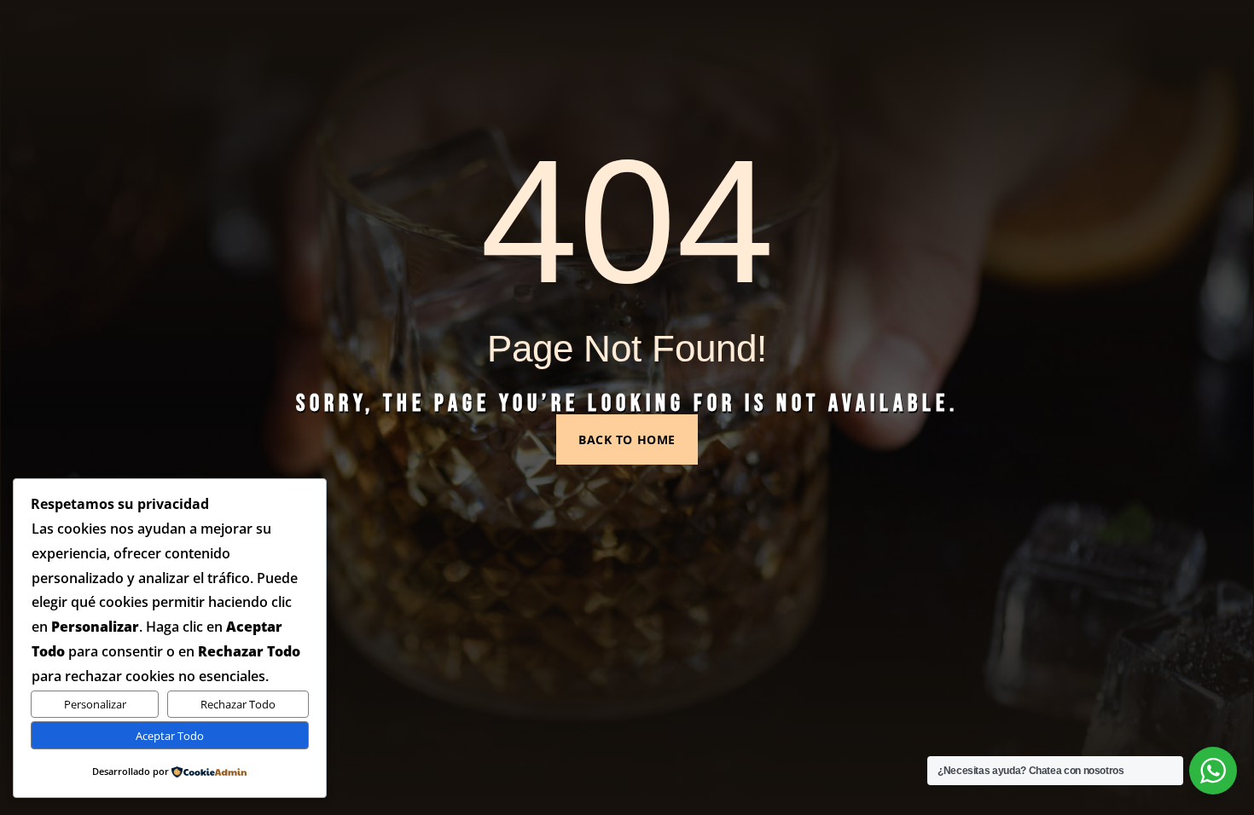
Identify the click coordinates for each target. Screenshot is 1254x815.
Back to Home (627, 439)
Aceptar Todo (170, 735)
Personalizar (95, 704)
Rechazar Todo (238, 704)
